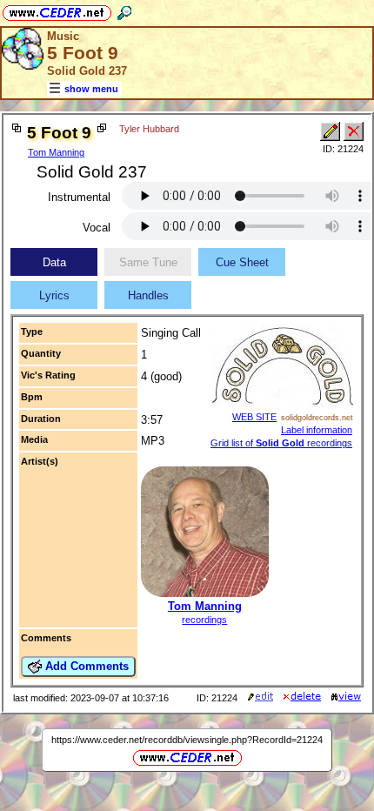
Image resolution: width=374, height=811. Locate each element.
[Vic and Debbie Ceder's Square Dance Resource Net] (57, 10)
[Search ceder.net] (124, 10)
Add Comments (85, 666)
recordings (204, 619)
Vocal (96, 227)
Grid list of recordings (281, 443)
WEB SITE (254, 417)
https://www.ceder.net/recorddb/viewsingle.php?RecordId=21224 (187, 739)
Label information (316, 430)
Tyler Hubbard (149, 129)
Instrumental (79, 197)
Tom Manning (56, 152)
